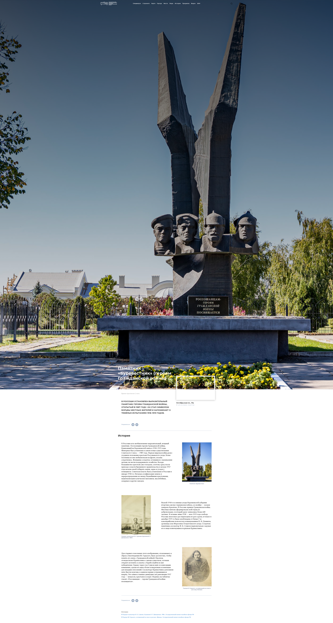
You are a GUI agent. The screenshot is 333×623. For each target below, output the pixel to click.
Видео (193, 3)
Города (159, 3)
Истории (178, 3)
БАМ (198, 3)
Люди (171, 3)
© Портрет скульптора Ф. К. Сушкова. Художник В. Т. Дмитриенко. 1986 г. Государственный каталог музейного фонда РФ (157, 614)
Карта (153, 3)
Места (166, 3)
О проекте (146, 3)
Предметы (185, 3)
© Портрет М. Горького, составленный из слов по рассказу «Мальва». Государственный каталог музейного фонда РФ (156, 617)
